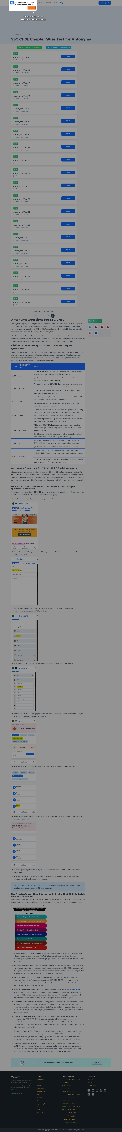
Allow (31, 8)
